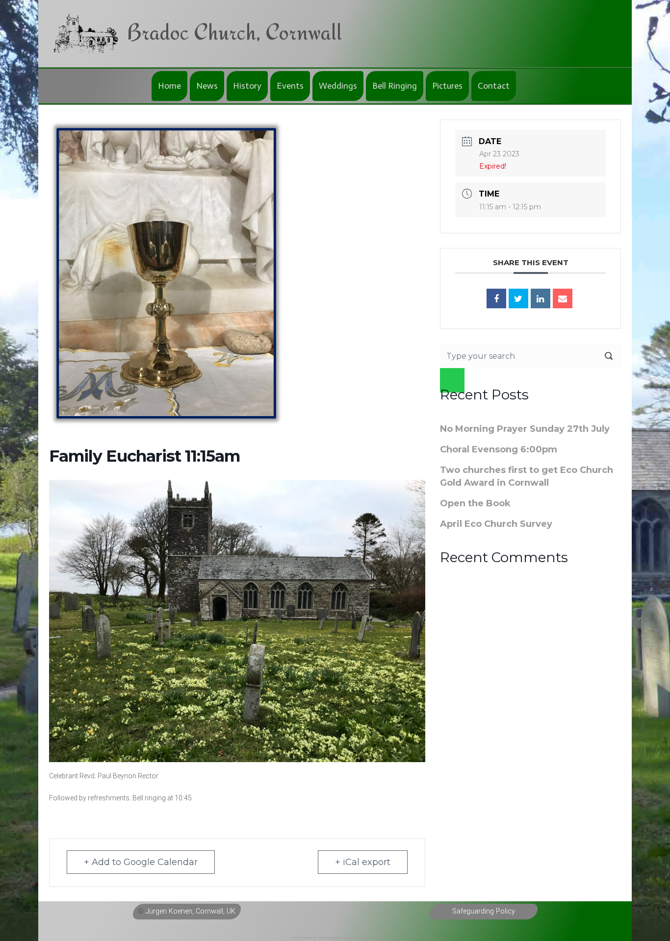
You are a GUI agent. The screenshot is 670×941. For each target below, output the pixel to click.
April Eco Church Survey (496, 524)
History (247, 85)
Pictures (447, 85)
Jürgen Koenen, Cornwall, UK (190, 911)
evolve (295, 938)
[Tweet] (518, 298)
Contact (494, 85)
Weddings (338, 85)
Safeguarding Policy (483, 911)
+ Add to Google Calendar (141, 862)
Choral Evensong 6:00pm (498, 449)
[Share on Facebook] (496, 298)
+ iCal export (362, 862)
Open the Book (475, 503)
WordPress (371, 938)
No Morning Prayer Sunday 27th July (525, 428)
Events (290, 85)
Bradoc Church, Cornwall (234, 32)
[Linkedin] (540, 298)
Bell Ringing (394, 85)
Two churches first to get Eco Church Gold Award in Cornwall (526, 476)
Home (169, 85)
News (207, 85)
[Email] (562, 298)
